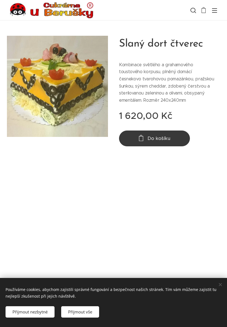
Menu (214, 10)
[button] (192, 10)
